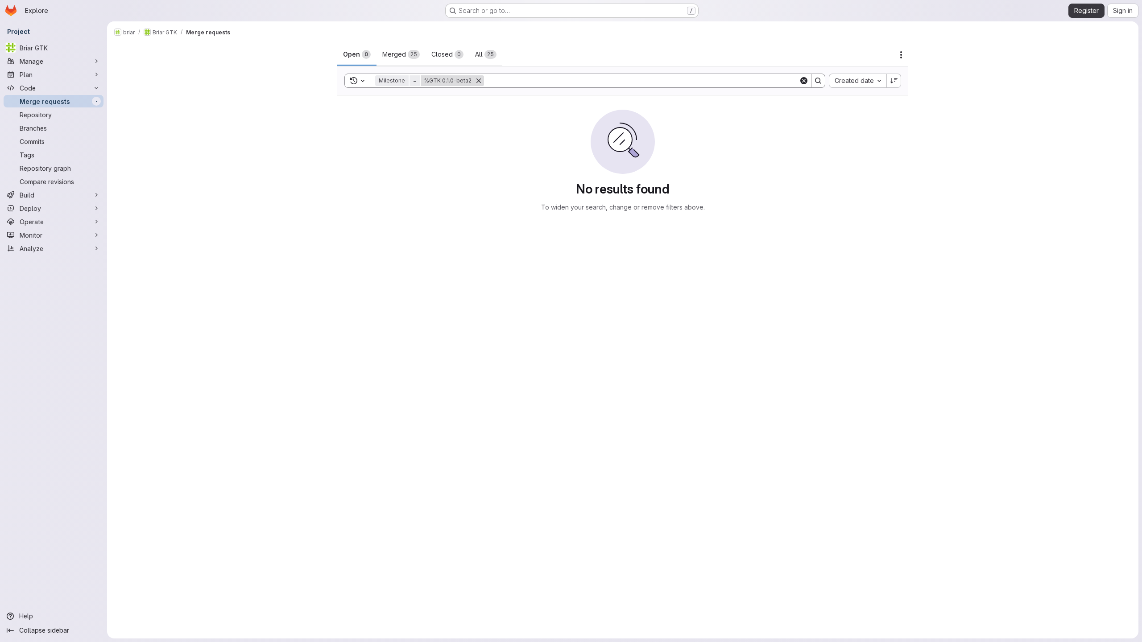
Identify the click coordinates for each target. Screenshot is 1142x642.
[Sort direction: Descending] (894, 81)
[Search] (818, 81)
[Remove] (478, 80)
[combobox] (857, 81)
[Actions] (901, 55)
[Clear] (804, 80)
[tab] (357, 54)
